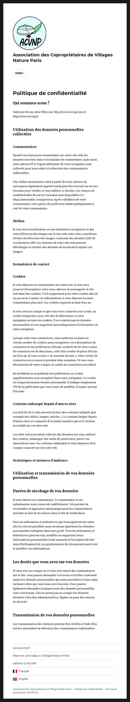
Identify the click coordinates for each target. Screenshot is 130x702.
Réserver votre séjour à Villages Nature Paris (41, 655)
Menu (19, 73)
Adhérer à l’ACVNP (24, 663)
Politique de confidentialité (89, 689)
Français (24, 671)
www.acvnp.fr (21, 647)
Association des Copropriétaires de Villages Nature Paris (42, 689)
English (23, 678)
